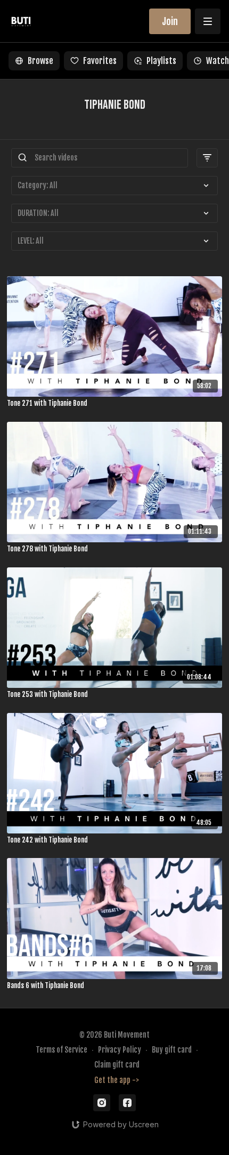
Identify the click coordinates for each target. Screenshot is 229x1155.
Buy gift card (172, 1049)
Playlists (161, 60)
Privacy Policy (119, 1049)
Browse (40, 60)
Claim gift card (117, 1064)
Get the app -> (116, 1080)
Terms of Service (61, 1049)
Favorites (100, 60)
